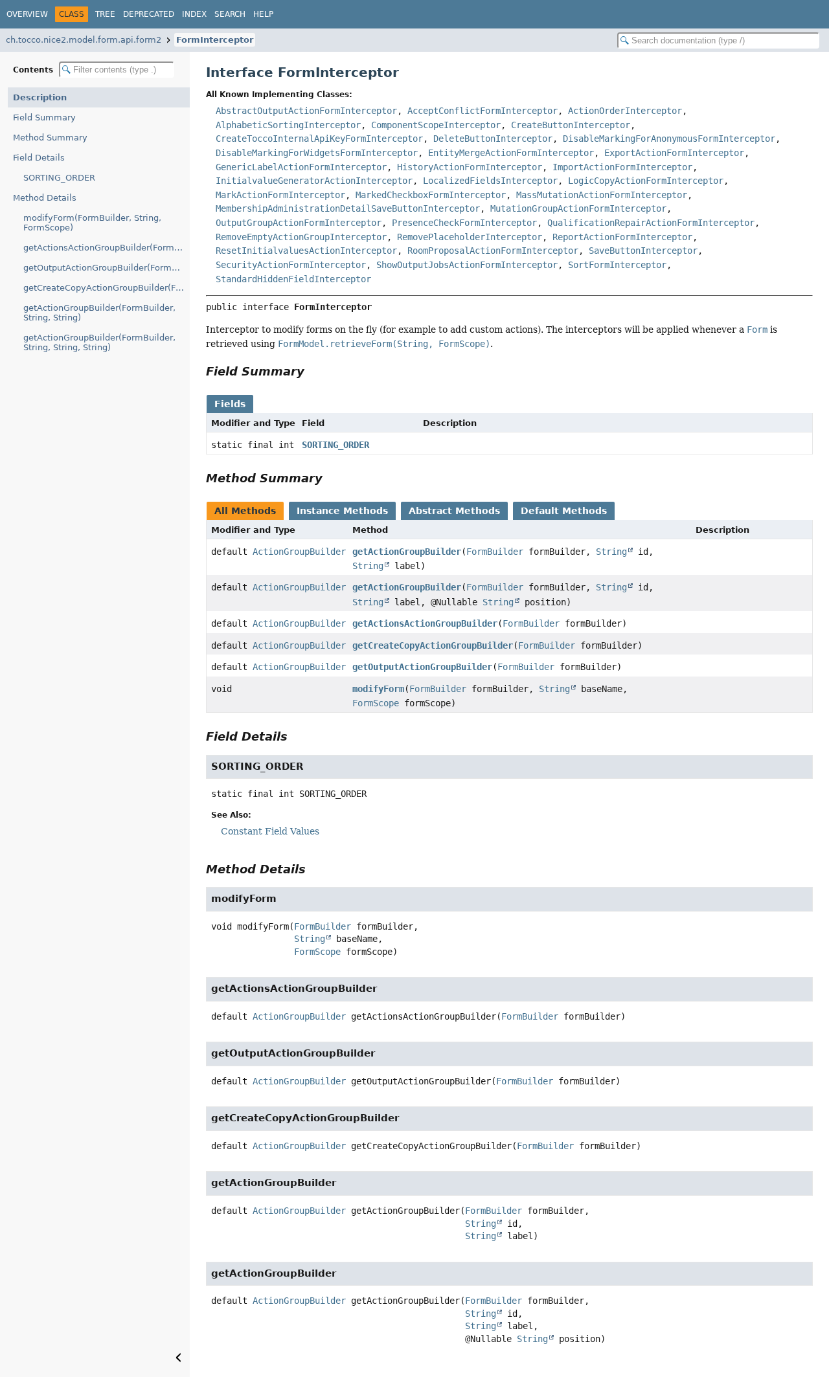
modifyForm (378, 689)
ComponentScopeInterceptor (436, 125)
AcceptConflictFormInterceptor (482, 111)
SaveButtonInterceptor (643, 250)
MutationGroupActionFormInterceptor (578, 208)
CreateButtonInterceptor (570, 125)
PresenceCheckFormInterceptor (464, 223)
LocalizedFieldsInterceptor (490, 180)
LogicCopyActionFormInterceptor (645, 180)
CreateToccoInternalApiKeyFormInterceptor (319, 138)
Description (40, 97)
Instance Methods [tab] (342, 511)
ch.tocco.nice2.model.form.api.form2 (83, 40)
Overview (27, 14)
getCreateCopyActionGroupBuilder (432, 645)
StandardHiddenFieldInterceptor (293, 279)
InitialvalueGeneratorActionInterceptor (314, 180)
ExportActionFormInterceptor (674, 153)
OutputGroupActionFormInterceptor (298, 223)
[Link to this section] (313, 371)
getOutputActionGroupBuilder (422, 667)
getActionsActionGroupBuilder (424, 623)
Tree (105, 14)
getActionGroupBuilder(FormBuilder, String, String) (99, 312)
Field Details (39, 157)
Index (194, 14)
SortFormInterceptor (617, 265)
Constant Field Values (270, 831)
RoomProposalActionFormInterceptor (492, 250)
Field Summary (44, 117)
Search (229, 14)
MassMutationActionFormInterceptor (601, 195)
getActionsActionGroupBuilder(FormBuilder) (106, 247)
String (611, 551)
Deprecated (148, 14)
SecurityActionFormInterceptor (291, 265)
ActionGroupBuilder (299, 551)
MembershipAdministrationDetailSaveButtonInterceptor (348, 208)
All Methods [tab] (245, 511)
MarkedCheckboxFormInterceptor (431, 195)
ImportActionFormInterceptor (622, 167)
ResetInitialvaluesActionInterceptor (306, 250)
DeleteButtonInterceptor (492, 138)
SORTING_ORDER (59, 178)
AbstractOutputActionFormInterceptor (306, 111)
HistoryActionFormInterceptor (469, 167)
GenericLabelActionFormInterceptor (301, 167)
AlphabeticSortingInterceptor (288, 125)
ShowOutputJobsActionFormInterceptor (467, 265)
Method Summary (50, 137)
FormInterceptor (214, 40)
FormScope (375, 703)
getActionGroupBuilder (406, 551)
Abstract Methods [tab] (454, 511)
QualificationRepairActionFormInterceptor (651, 223)
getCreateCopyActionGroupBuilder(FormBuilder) (106, 288)
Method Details (44, 198)
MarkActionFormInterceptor (280, 195)
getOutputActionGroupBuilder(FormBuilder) (106, 268)
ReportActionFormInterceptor (622, 237)
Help (263, 14)
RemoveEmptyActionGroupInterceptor (301, 237)
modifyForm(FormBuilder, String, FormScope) (92, 222)
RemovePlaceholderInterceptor (469, 237)
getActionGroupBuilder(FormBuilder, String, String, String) (99, 342)
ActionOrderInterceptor (625, 111)
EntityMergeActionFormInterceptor (511, 153)
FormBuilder (494, 551)
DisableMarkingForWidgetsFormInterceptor (317, 153)
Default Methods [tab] (564, 511)
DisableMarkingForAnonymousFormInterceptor (669, 138)
